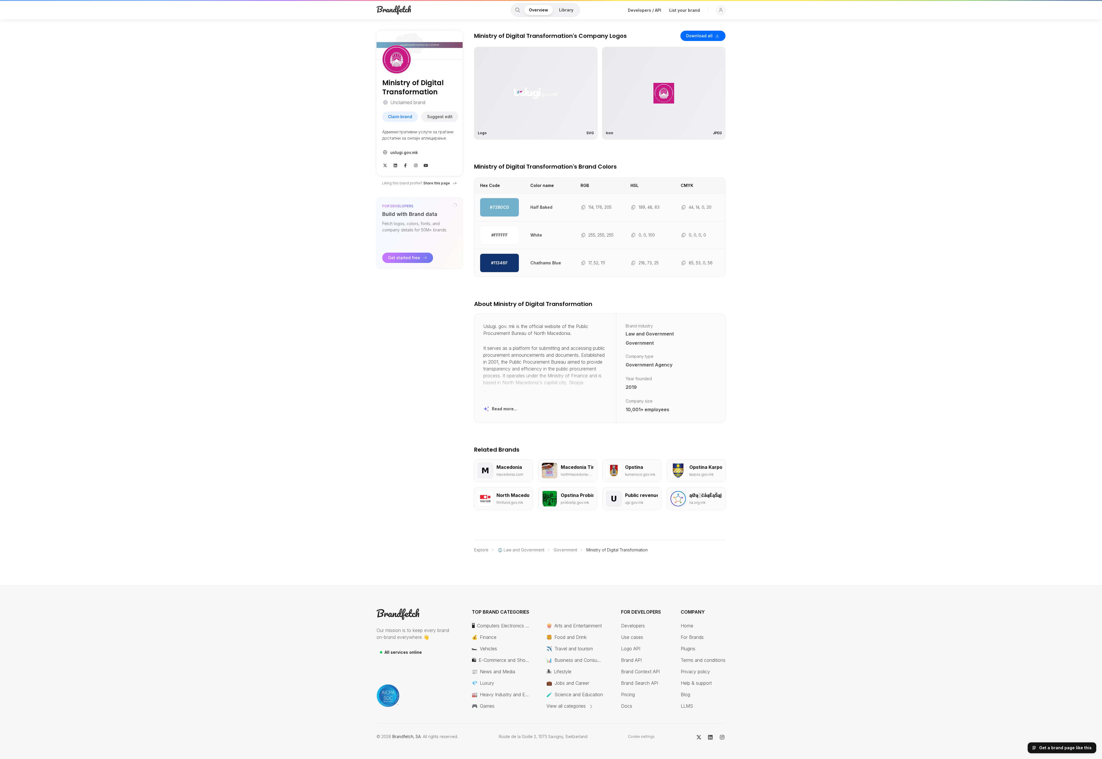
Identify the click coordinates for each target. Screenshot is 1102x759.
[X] (385, 165)
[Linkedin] (395, 165)
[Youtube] (426, 165)
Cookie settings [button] (641, 736)
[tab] (518, 10)
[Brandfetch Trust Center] (388, 695)
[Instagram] (416, 165)
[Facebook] (405, 165)
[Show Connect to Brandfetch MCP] (455, 205)
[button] (720, 10)
